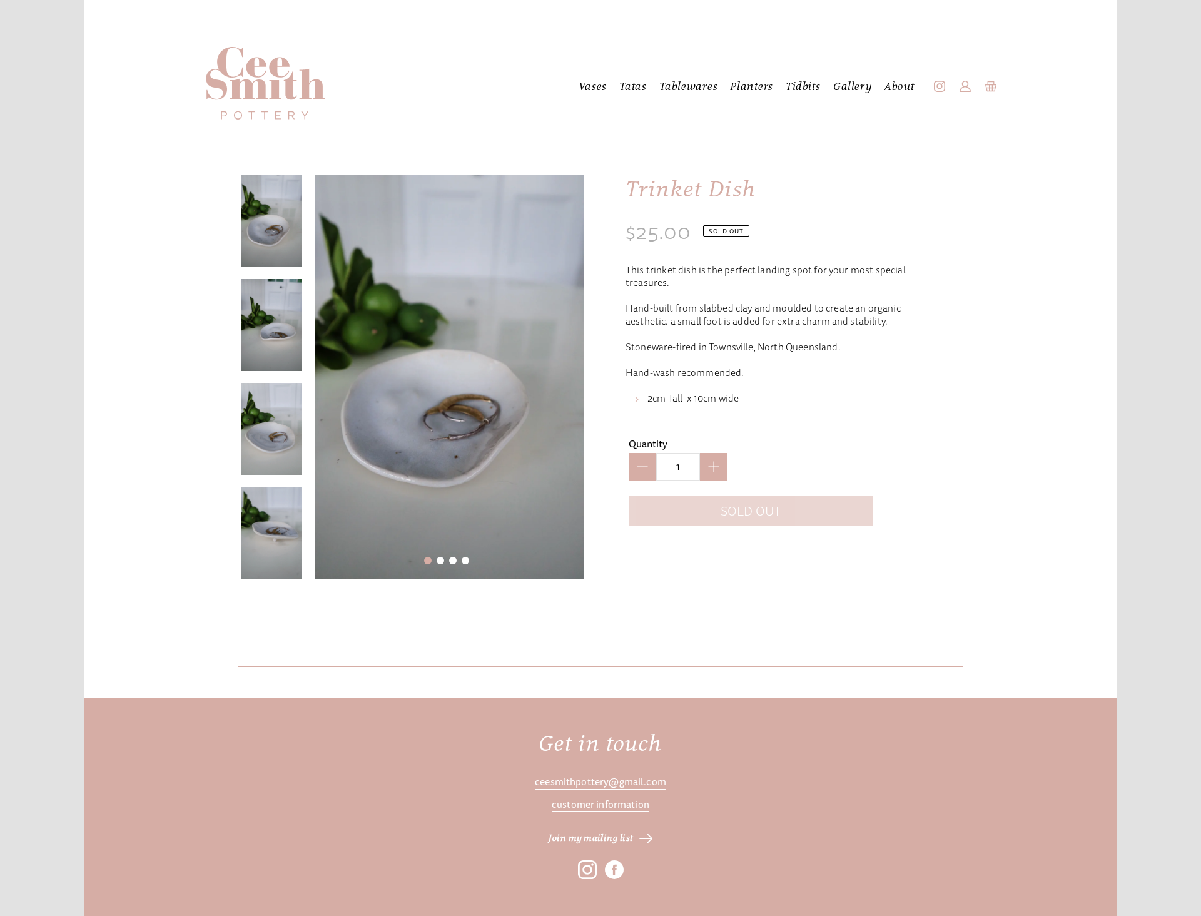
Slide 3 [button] (453, 560)
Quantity (648, 443)
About (899, 87)
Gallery (852, 87)
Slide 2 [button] (440, 560)
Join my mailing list (591, 838)
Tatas (633, 87)
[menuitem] (592, 87)
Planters (751, 87)
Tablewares (688, 87)
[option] (271, 221)
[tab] (430, 563)
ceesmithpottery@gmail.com (600, 782)
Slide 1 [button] (428, 560)
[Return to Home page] (266, 84)
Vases (593, 87)
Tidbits (803, 87)
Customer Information (600, 804)
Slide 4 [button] (465, 560)
